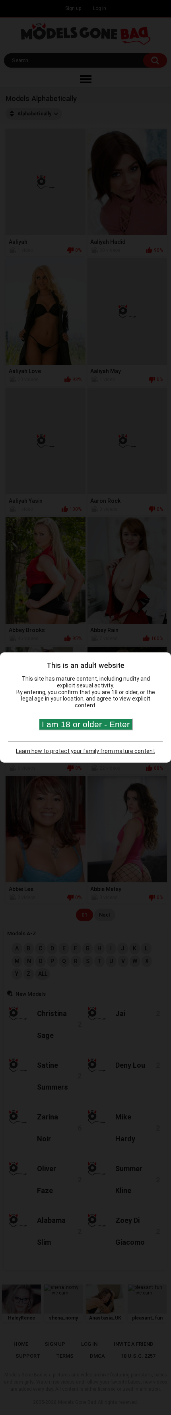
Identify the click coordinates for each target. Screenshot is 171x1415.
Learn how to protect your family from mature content (85, 751)
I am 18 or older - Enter (86, 724)
